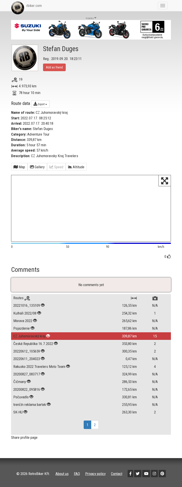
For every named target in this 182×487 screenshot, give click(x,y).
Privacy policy (95, 473)
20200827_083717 (26, 374)
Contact (116, 473)
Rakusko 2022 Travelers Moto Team (39, 366)
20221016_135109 (26, 305)
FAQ (77, 473)
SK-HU (18, 412)
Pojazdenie (22, 328)
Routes (18, 298)
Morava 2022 (22, 321)
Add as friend (54, 67)
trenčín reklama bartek (29, 404)
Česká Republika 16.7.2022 (33, 343)
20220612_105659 (26, 351)
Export (41, 104)
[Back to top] (169, 474)
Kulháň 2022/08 (24, 313)
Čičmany (19, 381)
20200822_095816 (26, 389)
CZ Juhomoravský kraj (29, 336)
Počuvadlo (21, 397)
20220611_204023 (26, 359)
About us (62, 473)
